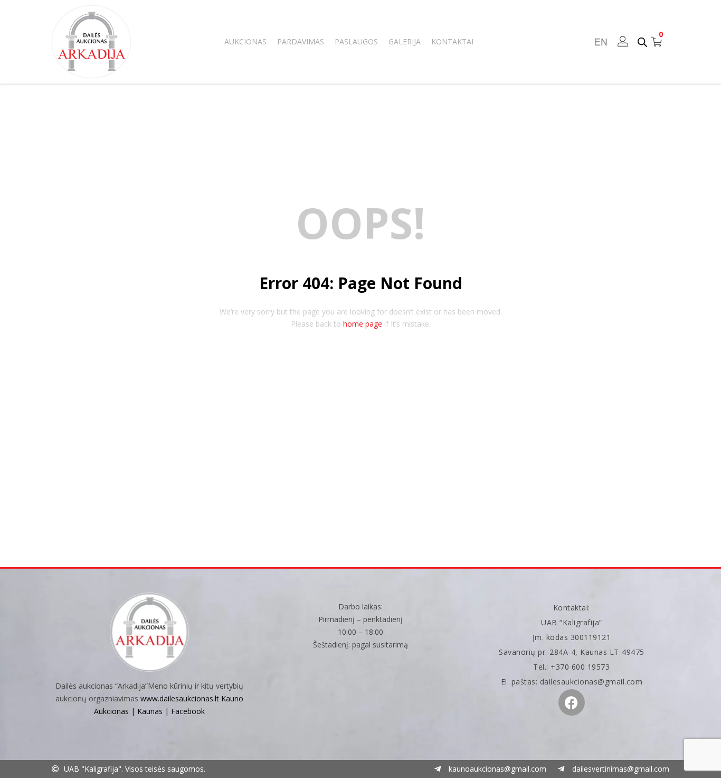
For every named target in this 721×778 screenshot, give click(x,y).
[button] (656, 41)
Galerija (404, 41)
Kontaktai (452, 41)
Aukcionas (245, 41)
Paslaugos (356, 41)
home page (362, 324)
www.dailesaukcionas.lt (179, 698)
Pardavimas (300, 41)
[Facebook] (571, 702)
